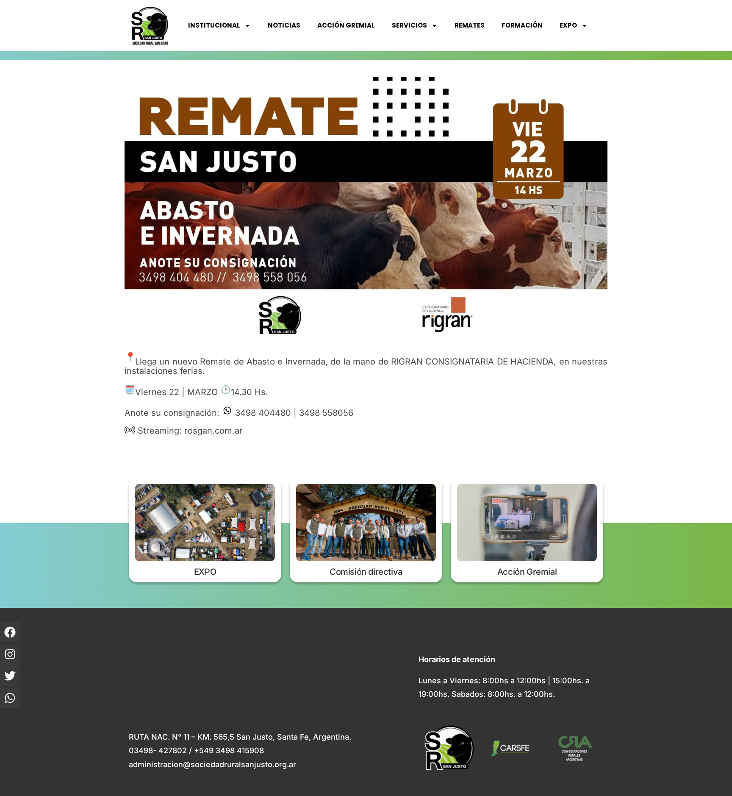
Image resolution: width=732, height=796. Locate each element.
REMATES (470, 25)
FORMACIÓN (522, 25)
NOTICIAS (284, 25)
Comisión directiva (366, 572)
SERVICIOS (409, 25)
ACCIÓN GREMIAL (346, 25)
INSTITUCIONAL (214, 25)
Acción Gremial (527, 572)
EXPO (568, 25)
